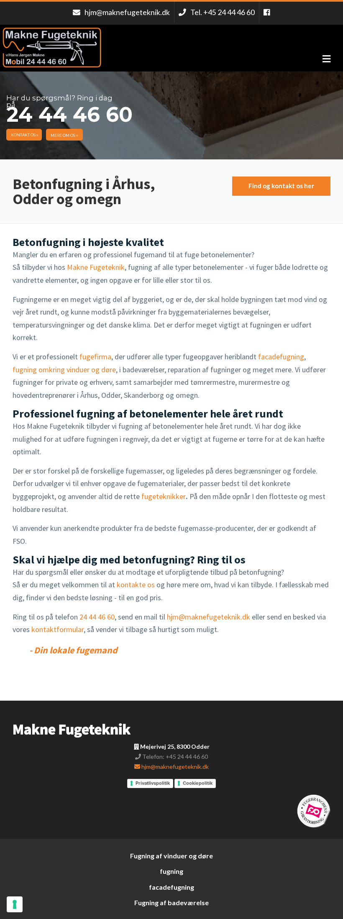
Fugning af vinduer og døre (171, 856)
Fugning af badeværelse (171, 902)
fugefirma (95, 356)
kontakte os (136, 584)
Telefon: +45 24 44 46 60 (174, 756)
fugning (171, 871)
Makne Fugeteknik (96, 267)
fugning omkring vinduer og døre (64, 369)
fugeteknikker (163, 496)
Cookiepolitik (197, 783)
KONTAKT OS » (24, 135)
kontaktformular (57, 629)
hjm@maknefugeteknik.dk (208, 617)
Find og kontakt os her (281, 185)
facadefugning (281, 356)
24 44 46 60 (97, 617)
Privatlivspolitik (153, 783)
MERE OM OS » (64, 135)
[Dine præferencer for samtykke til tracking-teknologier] (15, 904)
